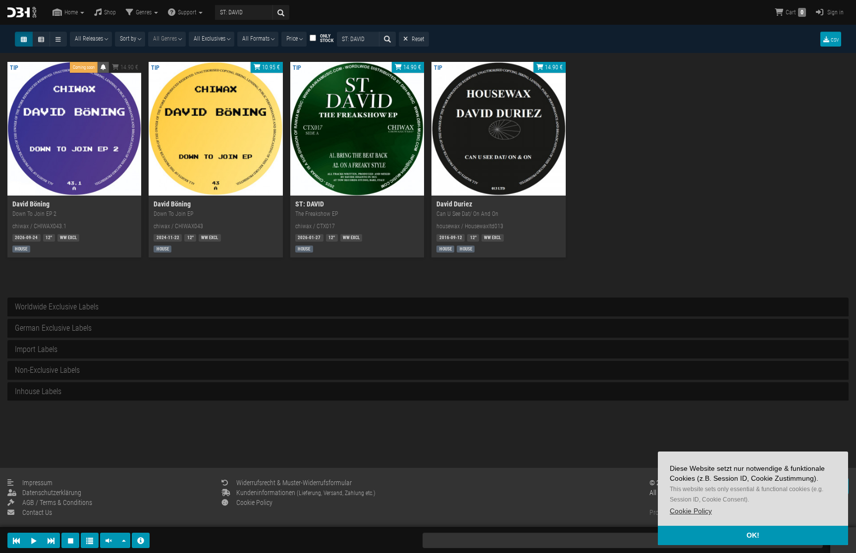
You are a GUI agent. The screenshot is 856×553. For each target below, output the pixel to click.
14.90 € (128, 67)
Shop (110, 12)
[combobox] (91, 39)
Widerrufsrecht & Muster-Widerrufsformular (294, 483)
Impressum (37, 483)
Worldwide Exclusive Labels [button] (57, 306)
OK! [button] (753, 535)
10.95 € (270, 67)
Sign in (835, 12)
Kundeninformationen (305, 493)
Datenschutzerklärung (51, 493)
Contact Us (37, 512)
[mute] (109, 540)
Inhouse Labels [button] (38, 391)
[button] (691, 511)
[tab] (428, 307)
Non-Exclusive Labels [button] (47, 370)
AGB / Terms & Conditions (57, 502)
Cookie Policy (254, 502)
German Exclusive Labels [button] (53, 328)
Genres (144, 12)
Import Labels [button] (36, 349)
